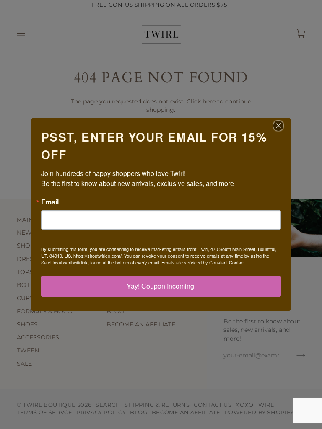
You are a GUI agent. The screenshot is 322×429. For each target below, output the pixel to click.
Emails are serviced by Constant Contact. (203, 262)
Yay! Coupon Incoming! (161, 286)
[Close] (283, 126)
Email (50, 202)
